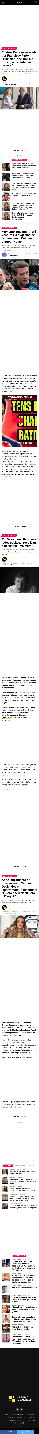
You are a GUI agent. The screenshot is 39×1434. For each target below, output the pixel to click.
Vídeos (31, 1417)
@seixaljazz (6, 718)
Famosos (30, 1415)
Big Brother (21, 1417)
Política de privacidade (26, 1420)
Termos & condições (20, 1423)
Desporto (11, 1417)
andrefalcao (14, 255)
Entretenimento (18, 1415)
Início (7, 1415)
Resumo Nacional (10, 84)
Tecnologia (10, 1420)
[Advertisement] (19, 27)
